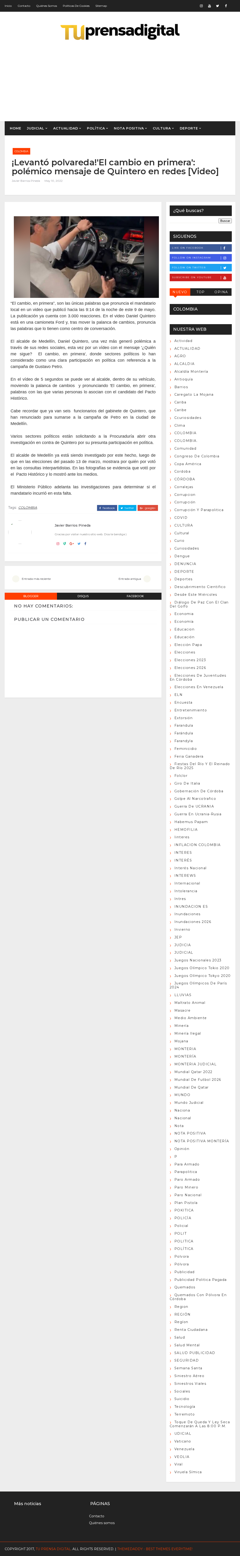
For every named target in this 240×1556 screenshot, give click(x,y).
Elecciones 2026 (190, 668)
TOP (200, 292)
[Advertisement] (120, 81)
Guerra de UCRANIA (194, 806)
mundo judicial (189, 1103)
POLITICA (184, 1241)
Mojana (181, 1041)
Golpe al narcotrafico (195, 799)
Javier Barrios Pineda (26, 180)
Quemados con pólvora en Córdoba (198, 1297)
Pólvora (181, 1264)
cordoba (182, 471)
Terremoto (184, 1414)
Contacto (24, 6)
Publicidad (184, 1272)
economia (184, 614)
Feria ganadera (189, 756)
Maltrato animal (190, 1003)
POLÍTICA (96, 128)
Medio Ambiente (190, 1018)
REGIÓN (37, 142)
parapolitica (185, 1172)
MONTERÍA (185, 1056)
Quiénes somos (46, 6)
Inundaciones (187, 914)
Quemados (184, 1287)
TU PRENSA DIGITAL (53, 1549)
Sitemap (101, 6)
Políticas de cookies (76, 6)
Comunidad (185, 448)
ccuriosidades (188, 418)
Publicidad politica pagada (200, 1280)
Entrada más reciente (36, 579)
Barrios (181, 387)
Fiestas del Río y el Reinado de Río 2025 (200, 766)
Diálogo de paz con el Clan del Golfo (199, 604)
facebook (108, 508)
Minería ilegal (187, 1033)
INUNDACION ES (191, 906)
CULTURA (162, 128)
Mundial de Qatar (191, 1087)
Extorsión (183, 718)
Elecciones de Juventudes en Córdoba (198, 677)
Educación (184, 637)
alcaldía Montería (191, 371)
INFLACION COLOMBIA (197, 845)
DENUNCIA (185, 564)
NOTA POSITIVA (129, 128)
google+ (150, 508)
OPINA (221, 292)
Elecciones (184, 652)
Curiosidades (186, 548)
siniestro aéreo (189, 1376)
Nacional (182, 1118)
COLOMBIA (21, 151)
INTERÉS (183, 860)
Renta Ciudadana (191, 1330)
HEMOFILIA (186, 829)
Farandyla (183, 741)
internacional (187, 883)
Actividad (183, 341)
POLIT (180, 1233)
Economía (184, 621)
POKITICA (184, 1210)
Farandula (183, 725)
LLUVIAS (183, 995)
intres (180, 899)
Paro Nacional (188, 1195)
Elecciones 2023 (190, 660)
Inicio (8, 6)
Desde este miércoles (195, 594)
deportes (183, 579)
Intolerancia (186, 891)
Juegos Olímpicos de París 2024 (198, 985)
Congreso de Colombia (197, 456)
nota (179, 1126)
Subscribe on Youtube (192, 277)
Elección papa (188, 645)
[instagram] (201, 5)
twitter (129, 508)
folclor (181, 776)
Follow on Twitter (189, 267)
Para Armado (187, 1164)
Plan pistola (186, 1203)
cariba (180, 402)
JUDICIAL (35, 128)
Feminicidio (185, 749)
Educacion (184, 629)
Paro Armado (187, 1179)
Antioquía (183, 379)
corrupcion (185, 495)
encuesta (183, 702)
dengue (182, 556)
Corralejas (183, 487)
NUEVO (179, 292)
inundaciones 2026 (192, 922)
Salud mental (187, 1345)
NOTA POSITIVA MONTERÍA (201, 1141)
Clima (179, 425)
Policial (181, 1226)
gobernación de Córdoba (199, 791)
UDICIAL (182, 1433)
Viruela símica (188, 1472)
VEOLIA (182, 1457)
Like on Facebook (187, 247)
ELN (178, 695)
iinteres (182, 837)
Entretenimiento (190, 710)
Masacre (182, 1010)
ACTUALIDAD (65, 128)
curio (179, 541)
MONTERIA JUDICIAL (195, 1064)
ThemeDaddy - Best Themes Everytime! (154, 1549)
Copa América (188, 464)
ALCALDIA (184, 364)
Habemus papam (191, 822)
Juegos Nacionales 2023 (198, 960)
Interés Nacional (190, 868)
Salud (179, 1337)
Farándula (183, 733)
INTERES (183, 852)
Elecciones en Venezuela (199, 687)
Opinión (182, 1149)
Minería (181, 1026)
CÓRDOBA (184, 479)
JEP (178, 937)
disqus (83, 596)
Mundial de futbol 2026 (197, 1080)
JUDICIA (182, 945)
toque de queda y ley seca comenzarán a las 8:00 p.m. (200, 1424)
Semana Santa (188, 1368)
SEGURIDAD (186, 1360)
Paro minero (186, 1187)
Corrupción (185, 502)
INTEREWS (185, 875)
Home (15, 128)
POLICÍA (182, 1218)
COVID (181, 518)
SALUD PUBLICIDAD (194, 1353)
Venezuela (184, 1449)
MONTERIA (185, 1049)
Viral (178, 1464)
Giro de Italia (187, 783)
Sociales (182, 1391)
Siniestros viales (190, 1383)
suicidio (182, 1399)
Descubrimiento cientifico (200, 587)
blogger (30, 596)
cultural (181, 533)
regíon (181, 1322)
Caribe (180, 410)
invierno (182, 929)
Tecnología (184, 1406)
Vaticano (182, 1441)
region (181, 1307)
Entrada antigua (130, 579)
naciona (182, 1110)
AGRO (15, 142)
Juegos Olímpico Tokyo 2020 (202, 976)
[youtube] (209, 5)
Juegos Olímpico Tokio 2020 (202, 968)
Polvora (181, 1256)
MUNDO (182, 1095)
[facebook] (225, 5)
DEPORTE (189, 128)
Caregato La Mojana (194, 394)
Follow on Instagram (191, 257)
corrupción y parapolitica (199, 510)
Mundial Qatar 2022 (193, 1072)
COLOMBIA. (186, 441)
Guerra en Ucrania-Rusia (198, 814)
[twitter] (217, 5)
